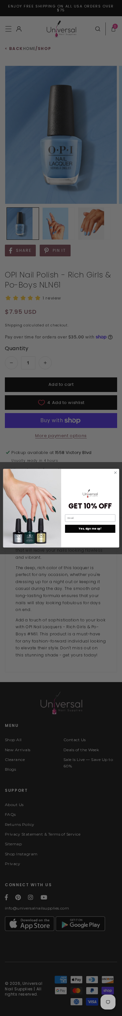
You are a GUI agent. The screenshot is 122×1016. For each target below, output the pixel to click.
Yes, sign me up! (89, 528)
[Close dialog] (115, 472)
